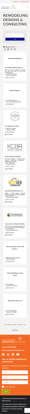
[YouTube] (17, 354)
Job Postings (20, 324)
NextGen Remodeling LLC (14, 191)
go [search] (15, 39)
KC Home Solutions (12, 126)
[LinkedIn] (13, 354)
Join (24, 324)
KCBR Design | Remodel (13, 156)
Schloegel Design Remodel (15, 224)
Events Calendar (8, 324)
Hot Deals (14, 324)
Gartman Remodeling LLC (14, 67)
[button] (28, 7)
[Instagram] (8, 354)
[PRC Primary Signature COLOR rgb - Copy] (9, 7)
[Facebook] (3, 354)
